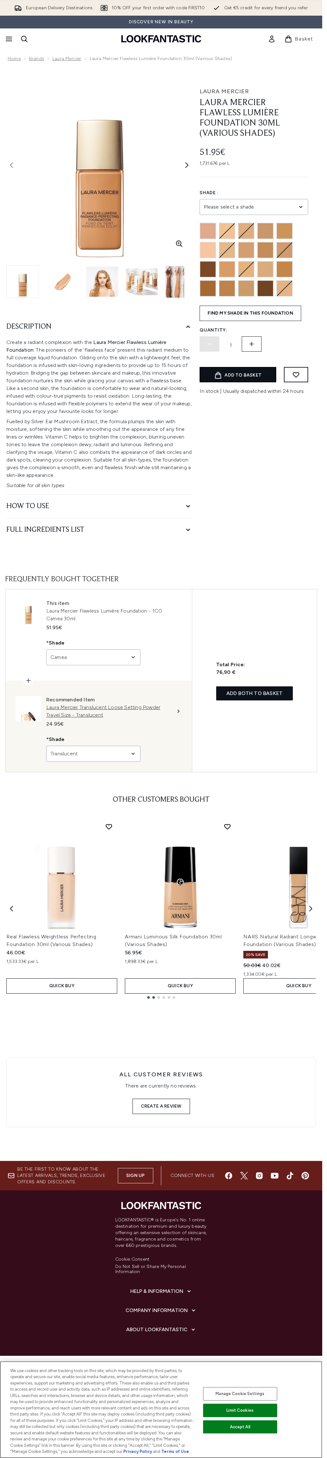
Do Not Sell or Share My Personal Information (150, 1269)
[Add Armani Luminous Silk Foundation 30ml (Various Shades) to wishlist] (227, 826)
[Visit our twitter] (244, 1175)
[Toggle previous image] (11, 165)
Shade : (209, 192)
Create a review (161, 1106)
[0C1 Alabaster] (208, 231)
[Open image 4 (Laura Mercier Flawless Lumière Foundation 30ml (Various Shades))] (142, 282)
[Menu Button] (8, 39)
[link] (271, 39)
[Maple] (284, 269)
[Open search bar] (24, 39)
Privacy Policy (137, 1451)
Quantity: (213, 330)
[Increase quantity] (252, 344)
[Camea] (208, 250)
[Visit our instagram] (259, 1175)
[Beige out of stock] (227, 231)
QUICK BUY (61, 986)
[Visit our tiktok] (290, 1175)
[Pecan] (208, 288)
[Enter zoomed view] (179, 243)
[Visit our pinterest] (305, 1175)
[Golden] (227, 269)
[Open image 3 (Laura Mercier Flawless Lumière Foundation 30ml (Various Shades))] (102, 282)
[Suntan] (227, 288)
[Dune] (246, 250)
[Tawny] (246, 288)
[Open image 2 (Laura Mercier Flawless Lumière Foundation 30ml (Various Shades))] (63, 282)
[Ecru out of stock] (284, 250)
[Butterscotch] (284, 231)
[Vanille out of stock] (284, 288)
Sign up (135, 1175)
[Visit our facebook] (228, 1175)
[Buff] (265, 231)
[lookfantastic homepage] (161, 38)
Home (14, 58)
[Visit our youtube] (274, 1175)
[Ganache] (208, 269)
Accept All (240, 1426)
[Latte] (265, 269)
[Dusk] (265, 250)
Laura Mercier (66, 58)
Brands (36, 58)
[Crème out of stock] (227, 250)
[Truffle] (265, 288)
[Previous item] (11, 909)
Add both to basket (254, 693)
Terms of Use (175, 1451)
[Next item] (311, 909)
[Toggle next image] (187, 165)
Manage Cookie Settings (240, 1393)
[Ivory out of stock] (246, 269)
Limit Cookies (240, 1410)
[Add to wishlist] (296, 374)
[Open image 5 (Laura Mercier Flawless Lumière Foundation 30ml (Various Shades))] (181, 282)
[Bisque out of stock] (246, 231)
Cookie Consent (132, 1259)
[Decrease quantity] (209, 344)
